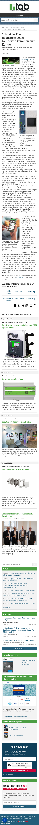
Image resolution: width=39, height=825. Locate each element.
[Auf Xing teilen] (23, 307)
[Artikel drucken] (35, 305)
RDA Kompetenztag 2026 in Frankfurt (19, 590)
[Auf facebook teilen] (15, 307)
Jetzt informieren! (8, 774)
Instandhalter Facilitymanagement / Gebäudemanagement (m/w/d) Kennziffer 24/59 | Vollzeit (19, 630)
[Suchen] (35, 20)
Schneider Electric (28, 59)
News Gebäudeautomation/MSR (14, 29)
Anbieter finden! (20, 807)
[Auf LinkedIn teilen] (27, 307)
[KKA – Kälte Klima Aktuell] (6, 735)
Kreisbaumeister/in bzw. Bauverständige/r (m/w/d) (19, 619)
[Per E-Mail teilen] (31, 305)
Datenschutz (17, 818)
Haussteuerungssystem (12, 379)
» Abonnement (25, 664)
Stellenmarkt (14, 816)
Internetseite (20, 277)
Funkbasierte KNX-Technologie (15, 469)
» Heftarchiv (25, 662)
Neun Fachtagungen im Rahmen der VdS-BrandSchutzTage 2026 (19, 574)
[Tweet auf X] (19, 307)
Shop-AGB (8, 818)
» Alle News (7, 607)
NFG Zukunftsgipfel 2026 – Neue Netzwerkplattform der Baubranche (17, 599)
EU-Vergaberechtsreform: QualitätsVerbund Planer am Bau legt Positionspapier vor (15, 585)
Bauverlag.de (5, 823)
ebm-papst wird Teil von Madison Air (19, 603)
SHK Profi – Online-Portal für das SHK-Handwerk (18, 728)
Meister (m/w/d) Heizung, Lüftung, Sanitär (19, 640)
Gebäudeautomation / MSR (15, 27)
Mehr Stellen (19, 649)
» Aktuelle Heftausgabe (28, 660)
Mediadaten (5, 816)
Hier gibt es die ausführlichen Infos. (15, 717)
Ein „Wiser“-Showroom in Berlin (16, 422)
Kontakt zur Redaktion (27, 816)
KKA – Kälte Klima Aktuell (16, 735)
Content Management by (9, 821)
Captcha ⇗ (27, 767)
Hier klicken (22, 766)
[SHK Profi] (6, 728)
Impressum (27, 818)
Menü (20, 15)
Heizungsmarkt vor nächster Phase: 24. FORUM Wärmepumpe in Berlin (18, 594)
